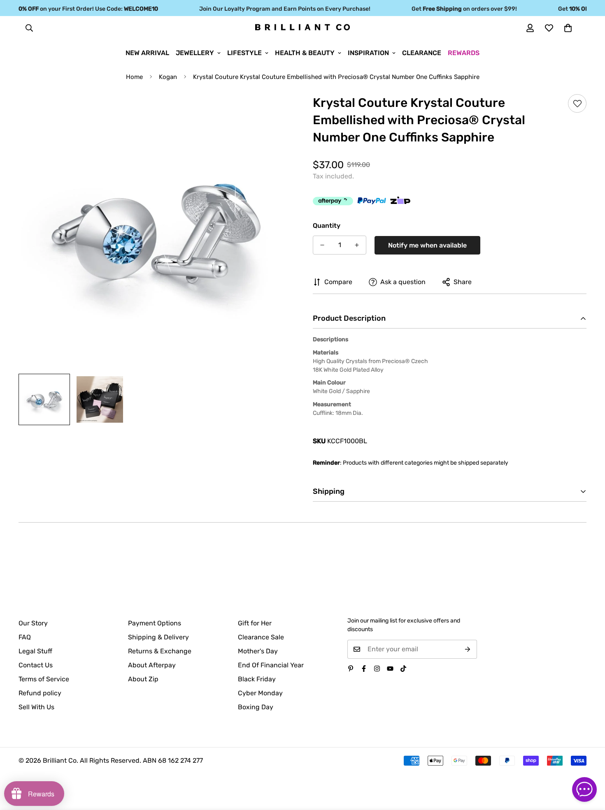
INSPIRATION (368, 53)
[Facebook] (364, 668)
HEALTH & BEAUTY (305, 53)
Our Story (33, 623)
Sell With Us (36, 707)
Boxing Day (255, 707)
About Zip (143, 679)
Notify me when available (427, 245)
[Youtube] (390, 668)
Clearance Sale (261, 637)
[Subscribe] (467, 649)
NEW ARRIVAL (147, 53)
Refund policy (40, 693)
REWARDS (463, 53)
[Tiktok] (403, 668)
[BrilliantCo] (302, 27)
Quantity (326, 225)
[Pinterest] (350, 668)
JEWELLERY (195, 53)
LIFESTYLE (244, 53)
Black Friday (257, 679)
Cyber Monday (260, 693)
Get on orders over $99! (455, 8)
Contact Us (36, 665)
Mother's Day (258, 651)
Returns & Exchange (159, 651)
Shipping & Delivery (158, 637)
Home (134, 77)
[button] (567, 28)
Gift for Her (255, 623)
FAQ (25, 637)
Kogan (168, 77)
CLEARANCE (421, 53)
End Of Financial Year (271, 665)
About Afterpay (152, 665)
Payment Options (154, 623)
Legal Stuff (35, 651)
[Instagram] (377, 668)
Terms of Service (44, 679)
